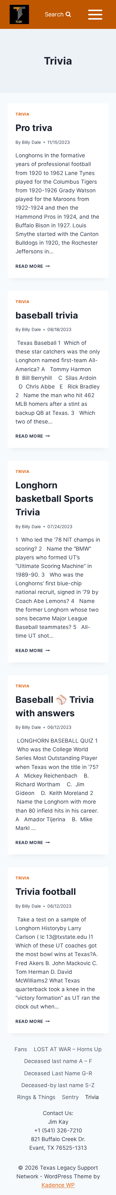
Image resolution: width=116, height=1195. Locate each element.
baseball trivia (46, 315)
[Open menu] (95, 14)
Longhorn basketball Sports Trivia (54, 499)
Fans (21, 1049)
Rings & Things (36, 1097)
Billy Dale (31, 142)
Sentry (70, 1097)
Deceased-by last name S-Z (58, 1085)
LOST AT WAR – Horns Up (68, 1049)
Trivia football (45, 891)
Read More (32, 266)
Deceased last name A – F (58, 1061)
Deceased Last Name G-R (58, 1073)
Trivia (22, 114)
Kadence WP (58, 1185)
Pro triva (33, 127)
